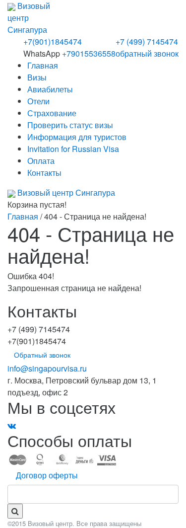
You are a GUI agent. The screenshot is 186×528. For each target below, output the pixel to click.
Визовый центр (65, 192)
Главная (42, 65)
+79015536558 (89, 53)
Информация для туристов (76, 137)
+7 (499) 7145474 (147, 41)
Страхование (51, 113)
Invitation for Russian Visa (73, 148)
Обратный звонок (42, 355)
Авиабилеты (50, 89)
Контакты (44, 172)
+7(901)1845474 (52, 41)
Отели (38, 101)
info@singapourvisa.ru (47, 368)
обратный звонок (147, 53)
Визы (37, 77)
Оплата (41, 160)
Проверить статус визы (70, 125)
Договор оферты (47, 475)
